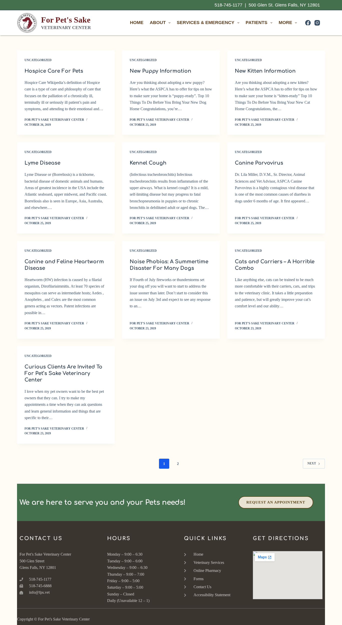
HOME (136, 22)
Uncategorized (38, 60)
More (285, 22)
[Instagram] (317, 23)
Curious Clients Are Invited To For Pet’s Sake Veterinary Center (63, 373)
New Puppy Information (160, 71)
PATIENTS (256, 22)
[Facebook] (308, 23)
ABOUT (158, 22)
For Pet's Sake (65, 19)
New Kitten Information (265, 71)
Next (311, 463)
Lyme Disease (42, 163)
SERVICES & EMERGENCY (205, 22)
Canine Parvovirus (259, 163)
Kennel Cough (148, 163)
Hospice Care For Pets (54, 71)
